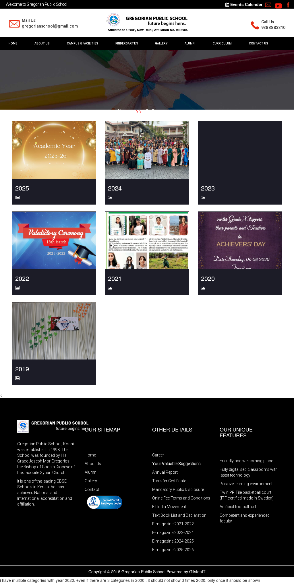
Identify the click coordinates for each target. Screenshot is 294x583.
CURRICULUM (222, 43)
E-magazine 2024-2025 (173, 541)
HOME (13, 43)
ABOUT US (42, 43)
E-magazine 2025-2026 (173, 549)
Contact (92, 489)
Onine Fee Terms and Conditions (181, 498)
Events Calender (245, 4)
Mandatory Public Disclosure (178, 489)
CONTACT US (258, 43)
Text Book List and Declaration (179, 515)
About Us (93, 463)
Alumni (91, 472)
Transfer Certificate (169, 480)
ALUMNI (190, 43)
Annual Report (165, 472)
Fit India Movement (169, 506)
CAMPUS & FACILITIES (82, 43)
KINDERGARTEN (126, 43)
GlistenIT (197, 571)
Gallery (153, 110)
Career (158, 455)
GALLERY (161, 43)
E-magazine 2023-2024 (173, 532)
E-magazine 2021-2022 (173, 523)
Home (124, 110)
